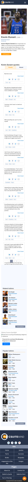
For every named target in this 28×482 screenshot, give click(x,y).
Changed (11, 99)
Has (15, 99)
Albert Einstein (12, 412)
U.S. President (11, 419)
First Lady (10, 396)
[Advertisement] (14, 277)
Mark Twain (11, 383)
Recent (21, 67)
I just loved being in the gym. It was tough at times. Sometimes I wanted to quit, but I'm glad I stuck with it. (13, 137)
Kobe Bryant (11, 315)
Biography (21, 457)
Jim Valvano (11, 297)
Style (7, 99)
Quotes (21, 450)
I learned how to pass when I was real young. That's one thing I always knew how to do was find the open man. (13, 189)
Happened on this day (7, 462)
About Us (7, 470)
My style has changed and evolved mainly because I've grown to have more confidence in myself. (12, 89)
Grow (7, 258)
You (13, 114)
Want (7, 114)
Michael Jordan (12, 303)
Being (10, 147)
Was (12, 239)
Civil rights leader (12, 390)
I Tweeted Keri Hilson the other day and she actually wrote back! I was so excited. (13, 264)
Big (9, 239)
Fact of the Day (7, 478)
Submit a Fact (21, 474)
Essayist (10, 361)
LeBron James (12, 309)
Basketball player (5, 39)
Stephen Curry (12, 320)
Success (21, 454)
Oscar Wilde (11, 366)
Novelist (10, 402)
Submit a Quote (7, 474)
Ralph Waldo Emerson (14, 360)
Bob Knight (11, 292)
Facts (7, 454)
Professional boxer (13, 373)
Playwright (11, 367)
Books (7, 457)
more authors (20, 326)
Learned (11, 199)
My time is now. (8, 73)
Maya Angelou (12, 377)
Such (7, 219)
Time (7, 82)
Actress (10, 407)
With (10, 130)
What (10, 164)
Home (7, 450)
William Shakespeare (14, 354)
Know (10, 114)
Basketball (8, 182)
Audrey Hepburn (13, 406)
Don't (14, 164)
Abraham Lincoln (13, 417)
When (7, 199)
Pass (15, 199)
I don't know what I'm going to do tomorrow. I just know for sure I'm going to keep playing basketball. (12, 153)
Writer (10, 384)
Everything (14, 130)
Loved (13, 147)
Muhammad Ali (12, 371)
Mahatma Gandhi (13, 389)
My (9, 82)
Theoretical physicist (13, 413)
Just (6, 130)
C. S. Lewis (11, 400)
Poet (9, 356)
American (3, 41)
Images (21, 461)
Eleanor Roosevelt (13, 394)
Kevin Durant (21, 76)
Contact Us (21, 470)
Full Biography (6, 54)
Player (12, 182)
